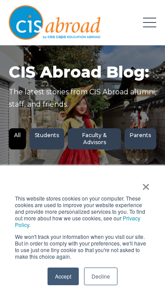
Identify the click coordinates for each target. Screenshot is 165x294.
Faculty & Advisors (94, 138)
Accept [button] (63, 276)
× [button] (146, 184)
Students (47, 135)
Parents (140, 135)
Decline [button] (101, 276)
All (17, 135)
